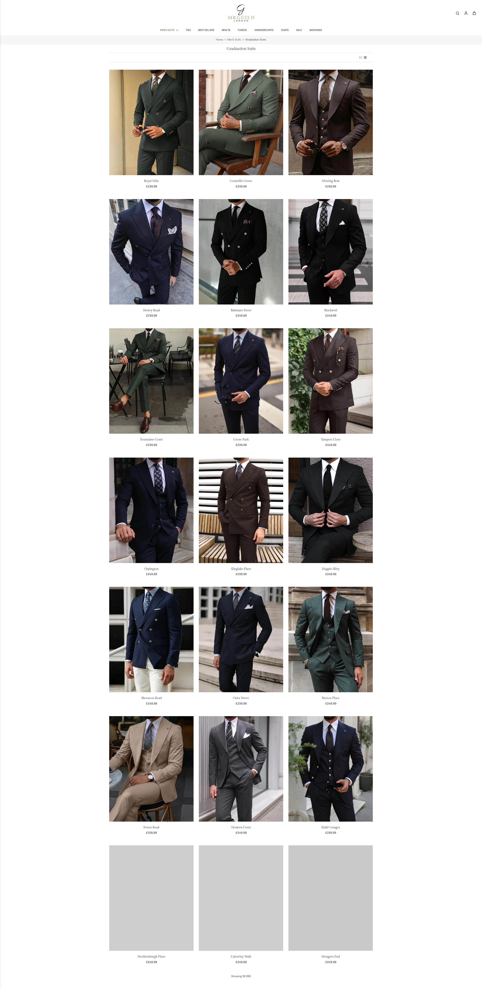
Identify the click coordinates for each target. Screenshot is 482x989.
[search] (457, 13)
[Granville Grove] (241, 122)
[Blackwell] (330, 251)
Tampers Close (331, 439)
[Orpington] (151, 510)
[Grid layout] (365, 57)
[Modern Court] (241, 769)
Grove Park (241, 439)
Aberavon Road (151, 698)
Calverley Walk (241, 956)
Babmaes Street (241, 310)
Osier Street (241, 698)
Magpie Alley (330, 569)
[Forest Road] (151, 769)
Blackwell (330, 310)
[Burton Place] (330, 639)
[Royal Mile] (151, 122)
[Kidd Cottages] (330, 769)
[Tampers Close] (330, 381)
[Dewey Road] (151, 251)
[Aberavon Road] (151, 639)
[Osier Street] (241, 639)
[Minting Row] (330, 122)
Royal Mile (151, 181)
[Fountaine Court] (151, 381)
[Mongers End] (330, 898)
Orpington (151, 569)
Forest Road (151, 827)
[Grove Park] (241, 381)
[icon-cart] (474, 13)
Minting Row (331, 181)
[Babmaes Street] (241, 251)
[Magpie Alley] (330, 510)
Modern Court (241, 827)
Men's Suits (234, 39)
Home (219, 39)
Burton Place (330, 698)
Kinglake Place (241, 569)
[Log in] (466, 13)
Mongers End (330, 956)
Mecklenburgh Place (151, 956)
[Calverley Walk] (241, 898)
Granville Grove (241, 181)
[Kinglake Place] (241, 510)
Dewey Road (151, 310)
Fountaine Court (151, 439)
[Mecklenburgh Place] (151, 898)
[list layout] (360, 57)
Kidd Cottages (330, 827)
